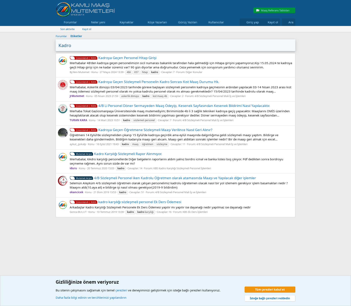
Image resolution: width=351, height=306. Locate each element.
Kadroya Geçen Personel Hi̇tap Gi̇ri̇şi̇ (116, 57)
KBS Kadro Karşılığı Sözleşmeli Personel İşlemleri (182, 168)
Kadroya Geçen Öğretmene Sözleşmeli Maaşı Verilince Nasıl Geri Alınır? (144, 129)
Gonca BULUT (78, 212)
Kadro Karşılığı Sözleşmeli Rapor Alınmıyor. (119, 153)
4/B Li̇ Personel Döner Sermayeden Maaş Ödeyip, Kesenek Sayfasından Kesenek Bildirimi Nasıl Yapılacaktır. (173, 105)
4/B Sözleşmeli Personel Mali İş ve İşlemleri (220, 96)
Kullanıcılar (216, 22)
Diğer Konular (194, 72)
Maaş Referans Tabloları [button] (275, 10)
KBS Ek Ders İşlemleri (195, 212)
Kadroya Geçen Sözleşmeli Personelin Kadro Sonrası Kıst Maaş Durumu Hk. (147, 81)
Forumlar (70, 22)
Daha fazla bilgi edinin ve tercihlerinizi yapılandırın (91, 297)
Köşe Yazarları (157, 22)
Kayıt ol (86, 29)
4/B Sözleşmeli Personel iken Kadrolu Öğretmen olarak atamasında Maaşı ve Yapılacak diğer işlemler (166, 178)
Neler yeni (98, 22)
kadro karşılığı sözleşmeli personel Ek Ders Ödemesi (128, 201)
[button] (80, 22)
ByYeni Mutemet (80, 72)
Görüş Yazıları (187, 22)
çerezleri (121, 290)
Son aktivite (67, 29)
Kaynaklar (126, 22)
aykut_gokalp (78, 144)
